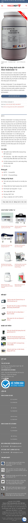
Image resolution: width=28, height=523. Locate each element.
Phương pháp (12, 62)
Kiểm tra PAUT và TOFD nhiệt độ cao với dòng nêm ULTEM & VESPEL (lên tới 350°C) (16, 470)
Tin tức (4, 518)
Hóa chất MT (18, 104)
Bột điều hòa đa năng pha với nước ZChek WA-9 (7, 266)
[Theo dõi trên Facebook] (2, 378)
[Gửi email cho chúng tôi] (4, 378)
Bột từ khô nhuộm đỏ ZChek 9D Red (20, 285)
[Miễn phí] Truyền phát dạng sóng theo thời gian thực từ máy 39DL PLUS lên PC (16, 488)
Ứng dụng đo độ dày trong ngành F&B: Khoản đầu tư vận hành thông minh (16, 494)
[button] (2, 6)
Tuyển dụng (10, 518)
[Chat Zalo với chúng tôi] (24, 519)
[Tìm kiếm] (26, 5)
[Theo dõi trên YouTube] (7, 378)
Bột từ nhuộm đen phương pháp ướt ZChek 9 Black (7, 286)
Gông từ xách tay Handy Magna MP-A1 (20, 227)
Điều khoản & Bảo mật (20, 518)
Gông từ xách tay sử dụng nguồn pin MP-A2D (7, 227)
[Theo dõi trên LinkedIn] (6, 378)
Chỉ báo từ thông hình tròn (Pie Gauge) (20, 246)
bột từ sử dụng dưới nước (9, 106)
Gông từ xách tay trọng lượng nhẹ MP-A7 (6, 246)
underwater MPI (20, 106)
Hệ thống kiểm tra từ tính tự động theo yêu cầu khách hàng (20, 266)
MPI (16, 106)
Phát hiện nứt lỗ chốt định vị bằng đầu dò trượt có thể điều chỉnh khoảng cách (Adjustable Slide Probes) (16, 482)
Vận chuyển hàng (20, 519)
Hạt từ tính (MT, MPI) (10, 104)
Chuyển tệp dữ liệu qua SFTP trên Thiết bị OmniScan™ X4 (16, 476)
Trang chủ (4, 62)
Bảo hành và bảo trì (8, 519)
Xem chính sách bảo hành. (15, 515)
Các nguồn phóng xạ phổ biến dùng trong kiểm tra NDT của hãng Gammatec (15, 464)
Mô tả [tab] (2, 116)
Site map (14, 520)
